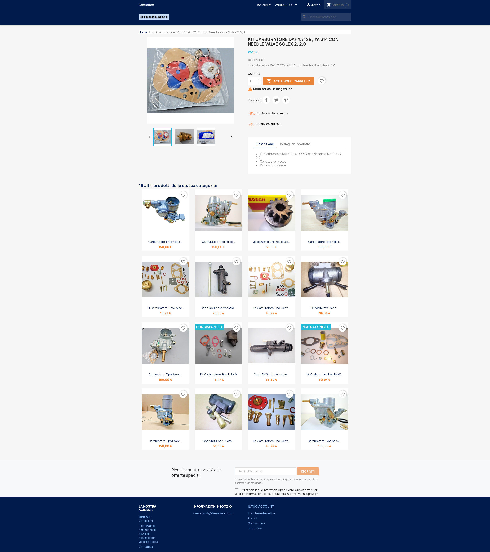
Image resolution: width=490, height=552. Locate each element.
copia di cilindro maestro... (218, 308)
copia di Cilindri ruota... (218, 441)
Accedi (252, 518)
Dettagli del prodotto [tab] (295, 144)
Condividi (266, 100)
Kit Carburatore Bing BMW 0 (218, 374)
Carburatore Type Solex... (165, 242)
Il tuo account (261, 506)
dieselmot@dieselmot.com (213, 513)
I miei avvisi (255, 528)
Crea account (257, 523)
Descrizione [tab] (265, 144)
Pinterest (286, 100)
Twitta (276, 100)
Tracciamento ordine (261, 513)
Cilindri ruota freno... (325, 308)
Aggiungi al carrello (288, 81)
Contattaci (146, 5)
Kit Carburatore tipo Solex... (165, 308)
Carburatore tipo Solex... (218, 242)
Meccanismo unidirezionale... (271, 242)
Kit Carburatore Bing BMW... (324, 374)
